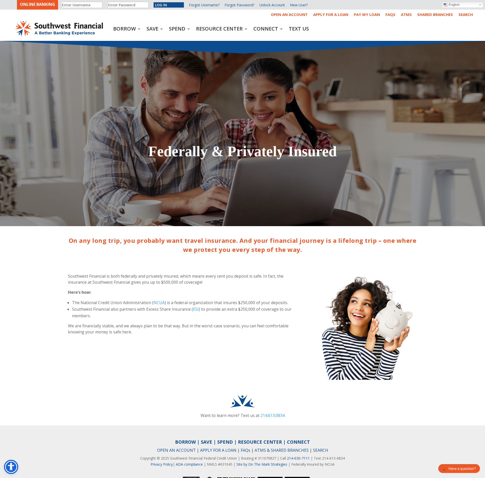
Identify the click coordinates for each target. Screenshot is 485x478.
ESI (196, 309)
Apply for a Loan (330, 15)
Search (465, 15)
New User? (299, 5)
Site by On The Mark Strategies (261, 464)
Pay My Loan (367, 15)
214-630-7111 (298, 458)
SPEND (225, 442)
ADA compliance (189, 464)
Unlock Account (272, 5)
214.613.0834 (272, 415)
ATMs (406, 15)
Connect (265, 28)
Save (152, 28)
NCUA (159, 302)
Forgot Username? (204, 5)
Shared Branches (435, 15)
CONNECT (298, 442)
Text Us (299, 28)
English (453, 5)
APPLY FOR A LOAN (218, 450)
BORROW (185, 442)
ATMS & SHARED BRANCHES (282, 450)
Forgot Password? (239, 5)
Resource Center (219, 28)
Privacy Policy (162, 464)
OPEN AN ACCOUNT (176, 450)
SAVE (206, 442)
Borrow (124, 28)
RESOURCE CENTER (260, 442)
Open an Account (289, 15)
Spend (177, 28)
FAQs (390, 15)
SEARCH (320, 450)
